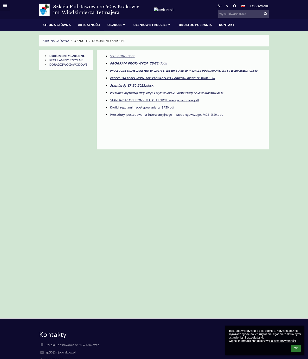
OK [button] (296, 348)
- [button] (228, 6)
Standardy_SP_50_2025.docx (132, 85)
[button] (234, 5)
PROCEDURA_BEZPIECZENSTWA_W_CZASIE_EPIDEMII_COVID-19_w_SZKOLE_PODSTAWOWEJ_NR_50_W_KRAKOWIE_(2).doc (183, 70)
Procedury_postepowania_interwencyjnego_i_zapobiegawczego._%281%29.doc (166, 114)
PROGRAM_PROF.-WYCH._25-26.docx (138, 63)
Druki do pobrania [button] (195, 25)
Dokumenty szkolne (108, 40)
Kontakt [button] (226, 25)
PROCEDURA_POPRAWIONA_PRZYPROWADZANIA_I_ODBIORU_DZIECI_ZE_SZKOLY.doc (162, 78)
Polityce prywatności (282, 341)
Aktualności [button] (89, 25)
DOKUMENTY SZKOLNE (67, 56)
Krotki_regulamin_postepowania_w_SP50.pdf (142, 107)
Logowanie (259, 6)
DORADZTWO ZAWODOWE (68, 64)
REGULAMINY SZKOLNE (66, 60)
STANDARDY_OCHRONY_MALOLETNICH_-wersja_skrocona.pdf (154, 100)
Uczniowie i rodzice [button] (150, 25)
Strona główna (56, 40)
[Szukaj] (265, 14)
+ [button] (221, 6)
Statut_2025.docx (122, 56)
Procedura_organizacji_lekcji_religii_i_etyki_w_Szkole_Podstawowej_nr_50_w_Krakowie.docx (166, 93)
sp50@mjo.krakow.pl (61, 352)
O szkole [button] (114, 25)
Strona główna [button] (57, 25)
